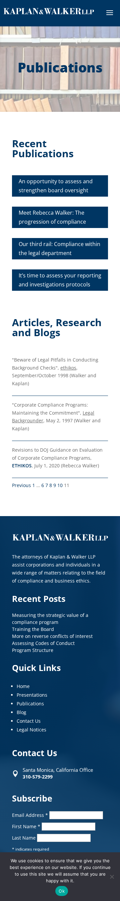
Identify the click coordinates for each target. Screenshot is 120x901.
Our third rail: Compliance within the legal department (59, 248)
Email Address (30, 815)
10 (60, 485)
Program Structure (32, 650)
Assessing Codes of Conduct (43, 643)
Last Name (24, 838)
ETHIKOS (22, 465)
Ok (62, 891)
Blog (21, 712)
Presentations (32, 695)
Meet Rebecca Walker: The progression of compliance (52, 217)
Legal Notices (31, 729)
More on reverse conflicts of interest (52, 636)
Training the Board (33, 629)
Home (23, 686)
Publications (30, 703)
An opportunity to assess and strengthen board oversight (56, 186)
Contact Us (29, 721)
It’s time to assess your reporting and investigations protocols (60, 280)
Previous (21, 485)
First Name (26, 826)
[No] (111, 876)
